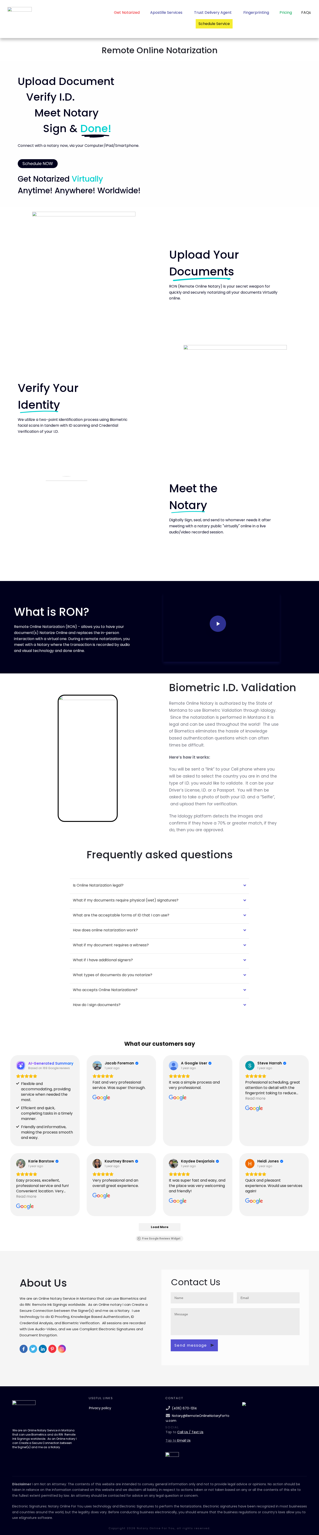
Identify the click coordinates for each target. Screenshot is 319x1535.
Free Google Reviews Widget (161, 1238)
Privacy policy (100, 1408)
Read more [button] (255, 1098)
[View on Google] (97, 1065)
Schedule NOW (37, 163)
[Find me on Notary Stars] (244, 1404)
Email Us (184, 1440)
